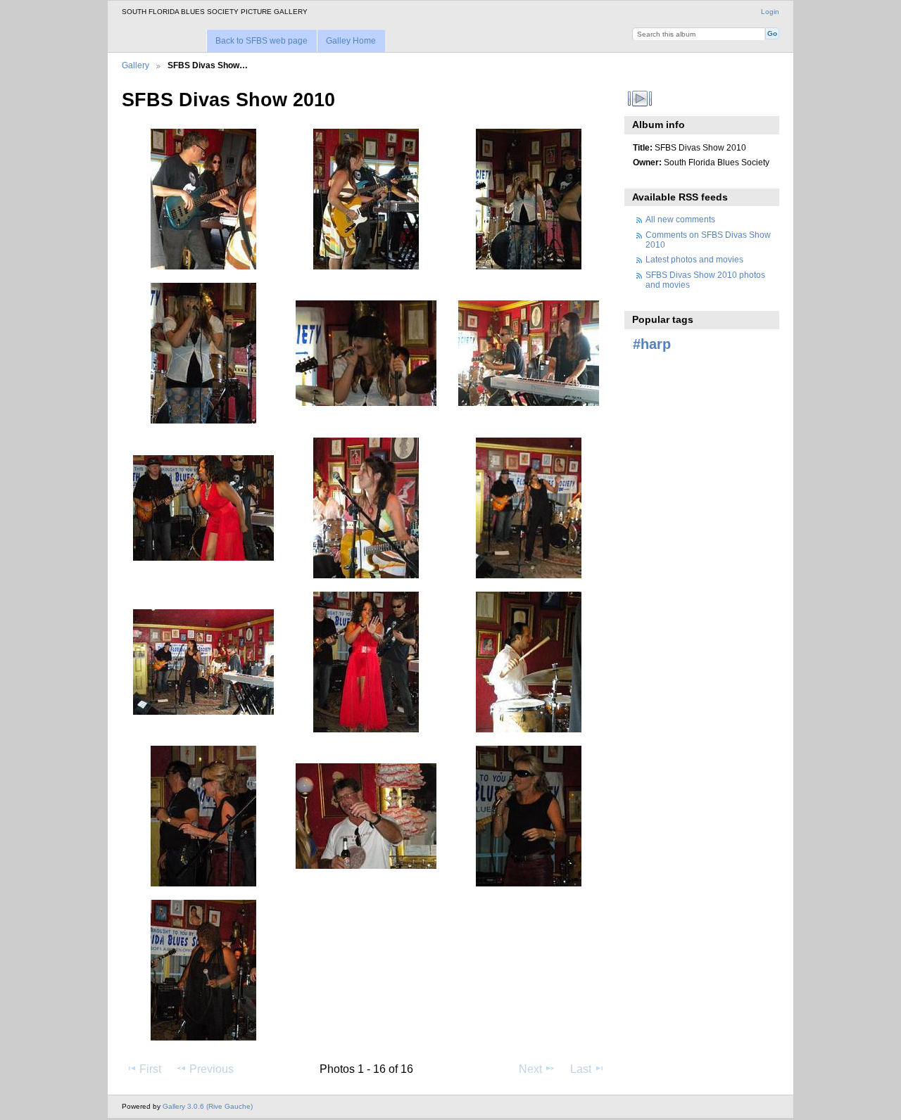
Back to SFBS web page (261, 41)
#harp (652, 344)
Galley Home (351, 41)
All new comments (680, 219)
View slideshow (640, 98)
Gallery (135, 65)
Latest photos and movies (694, 259)
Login (770, 11)
